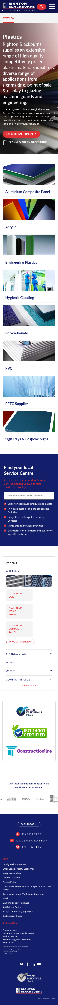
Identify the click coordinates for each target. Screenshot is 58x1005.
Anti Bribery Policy (12, 907)
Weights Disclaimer (12, 873)
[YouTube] (39, 964)
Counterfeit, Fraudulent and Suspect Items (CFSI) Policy (27, 888)
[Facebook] (27, 964)
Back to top (27, 824)
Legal (6, 858)
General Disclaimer (12, 877)
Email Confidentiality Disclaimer (18, 869)
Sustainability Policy (12, 916)
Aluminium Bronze (18, 679)
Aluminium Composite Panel (15, 629)
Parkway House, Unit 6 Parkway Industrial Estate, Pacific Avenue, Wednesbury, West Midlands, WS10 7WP (19, 936)
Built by (46, 999)
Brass (10, 662)
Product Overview (20, 642)
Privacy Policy (9, 882)
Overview (8, 18)
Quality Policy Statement (15, 864)
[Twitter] (21, 964)
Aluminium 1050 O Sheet (15, 611)
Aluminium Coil (15, 595)
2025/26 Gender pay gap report (18, 911)
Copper (10, 671)
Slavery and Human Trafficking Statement (23, 894)
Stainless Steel (16, 654)
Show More (29, 685)
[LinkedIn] (33, 964)
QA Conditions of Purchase (16, 903)
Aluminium (13, 571)
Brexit (6, 898)
